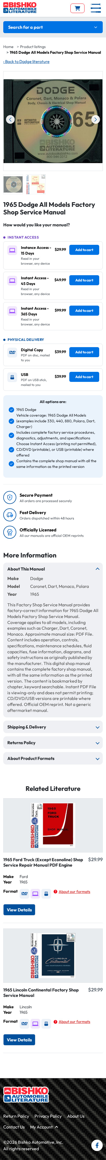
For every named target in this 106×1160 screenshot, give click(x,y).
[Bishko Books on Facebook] (97, 1145)
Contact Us (14, 1127)
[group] (13, 184)
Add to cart (84, 250)
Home (8, 46)
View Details (19, 909)
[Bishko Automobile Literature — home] (19, 7)
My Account (41, 1127)
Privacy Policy (48, 1116)
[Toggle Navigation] (96, 8)
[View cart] (77, 8)
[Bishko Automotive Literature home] (26, 1094)
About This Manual (26, 569)
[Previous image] (10, 119)
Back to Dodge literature (26, 61)
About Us (76, 1116)
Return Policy (16, 1116)
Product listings (33, 46)
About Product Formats (30, 758)
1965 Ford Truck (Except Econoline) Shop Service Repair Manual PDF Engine (43, 862)
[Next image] (95, 119)
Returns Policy (21, 742)
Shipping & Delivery (26, 727)
